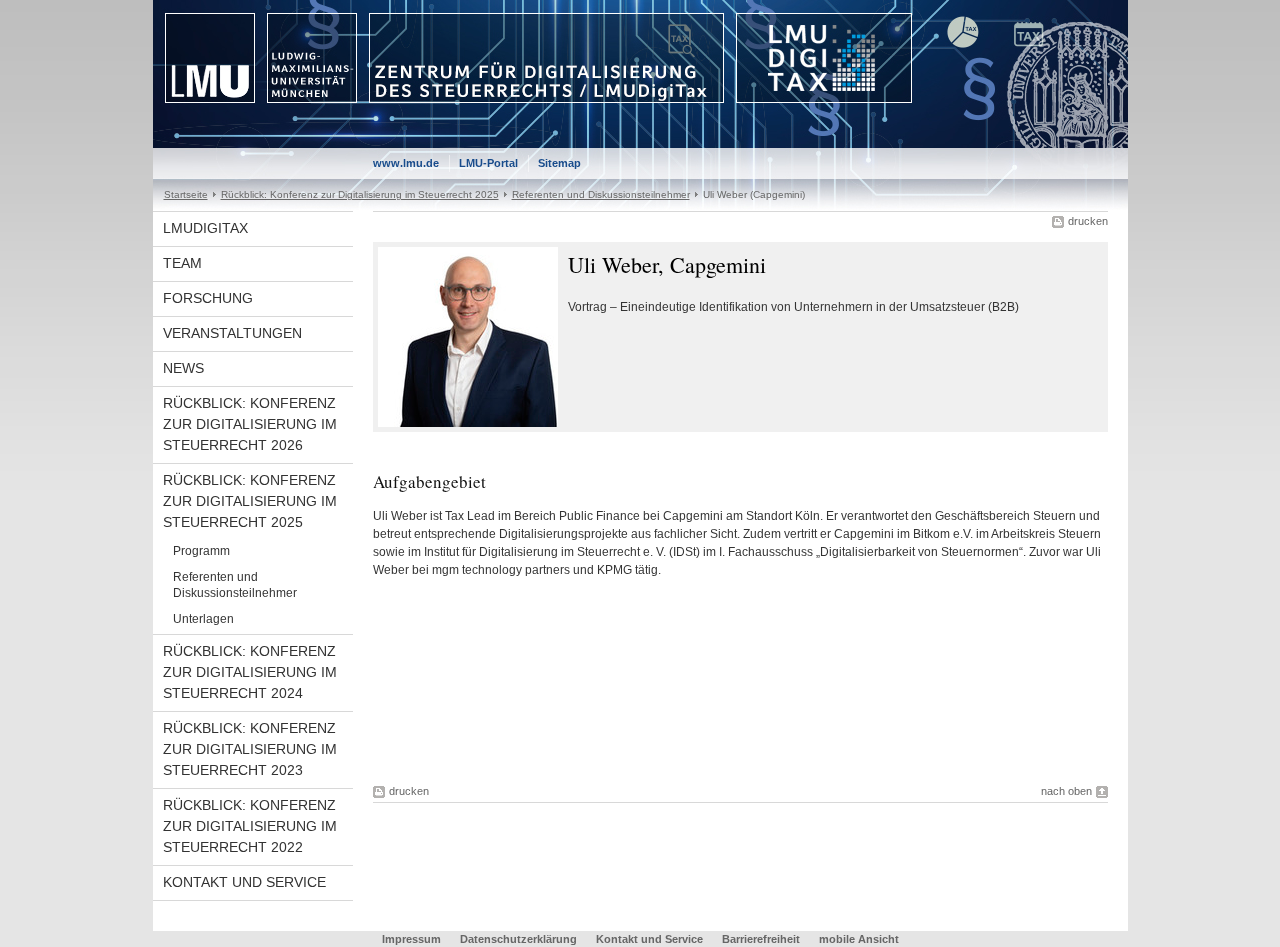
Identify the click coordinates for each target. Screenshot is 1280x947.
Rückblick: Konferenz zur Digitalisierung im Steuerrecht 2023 (250, 749)
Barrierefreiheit (762, 939)
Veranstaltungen (232, 333)
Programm (201, 551)
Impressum (411, 939)
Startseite (186, 194)
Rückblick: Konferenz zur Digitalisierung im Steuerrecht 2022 (250, 826)
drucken (1088, 221)
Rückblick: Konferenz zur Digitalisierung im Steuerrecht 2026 (250, 424)
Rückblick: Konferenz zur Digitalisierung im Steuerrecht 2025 (360, 194)
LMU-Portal (488, 163)
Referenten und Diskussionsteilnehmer (601, 194)
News (183, 368)
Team (182, 263)
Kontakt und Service (244, 882)
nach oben (1066, 791)
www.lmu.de (406, 163)
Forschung (208, 298)
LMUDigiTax (205, 228)
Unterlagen (203, 619)
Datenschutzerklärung (518, 939)
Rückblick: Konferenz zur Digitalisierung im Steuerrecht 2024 (250, 672)
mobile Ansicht (859, 939)
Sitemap (559, 163)
